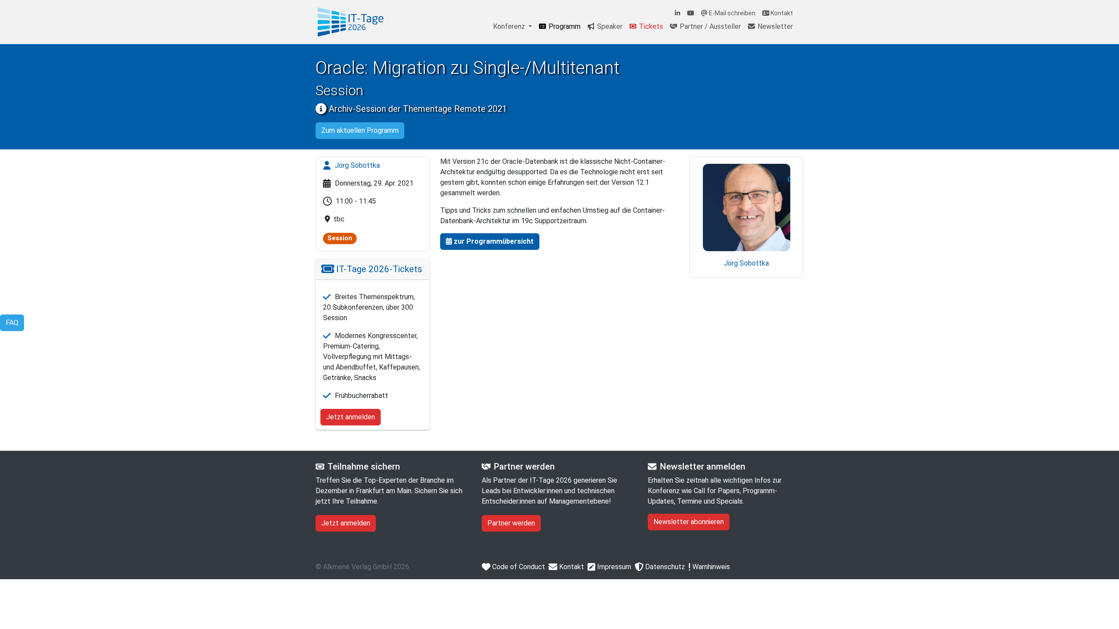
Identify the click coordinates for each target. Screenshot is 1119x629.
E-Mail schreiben (731, 13)
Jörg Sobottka (356, 165)
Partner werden (511, 523)
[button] (489, 241)
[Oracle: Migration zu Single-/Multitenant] (351, 22)
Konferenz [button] (510, 26)
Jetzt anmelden (350, 417)
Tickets (650, 26)
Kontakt (781, 13)
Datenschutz (664, 567)
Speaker (608, 26)
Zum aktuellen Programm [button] (360, 130)
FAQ (12, 322)
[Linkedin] (677, 13)
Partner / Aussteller (709, 26)
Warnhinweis (710, 567)
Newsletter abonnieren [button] (688, 522)
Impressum (613, 567)
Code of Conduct (517, 567)
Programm (563, 26)
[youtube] (691, 13)
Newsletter (774, 26)
